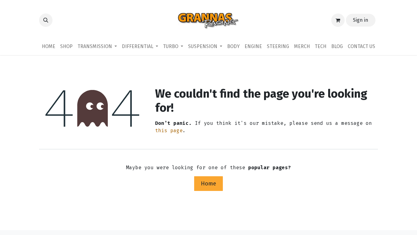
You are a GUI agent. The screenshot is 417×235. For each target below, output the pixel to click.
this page (169, 130)
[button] (46, 20)
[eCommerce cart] (338, 20)
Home (208, 183)
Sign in (360, 20)
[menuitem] (48, 46)
